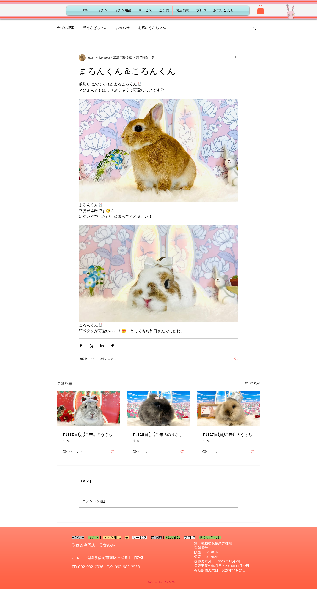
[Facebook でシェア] (81, 346)
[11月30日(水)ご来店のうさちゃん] (88, 408)
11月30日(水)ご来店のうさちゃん (87, 437)
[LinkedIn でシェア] (102, 346)
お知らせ (123, 28)
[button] (260, 9)
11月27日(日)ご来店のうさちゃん (227, 437)
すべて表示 (252, 383)
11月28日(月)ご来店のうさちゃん (158, 437)
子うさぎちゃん (95, 28)
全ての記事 (65, 28)
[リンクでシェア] (112, 346)
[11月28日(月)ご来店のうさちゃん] (158, 408)
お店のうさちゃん (152, 28)
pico (171, 582)
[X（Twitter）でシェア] (91, 346)
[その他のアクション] (235, 57)
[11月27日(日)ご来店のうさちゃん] (228, 408)
